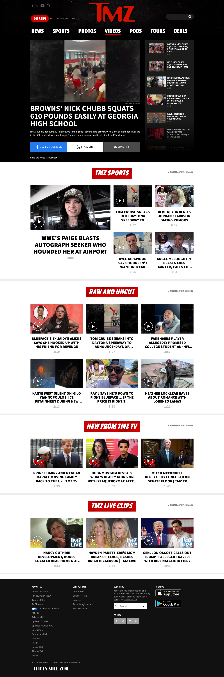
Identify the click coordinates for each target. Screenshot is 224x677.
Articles (35, 613)
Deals (180, 31)
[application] (85, 71)
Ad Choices (37, 604)
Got (40, 19)
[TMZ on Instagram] (48, 5)
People (35, 643)
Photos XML (38, 651)
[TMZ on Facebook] (32, 6)
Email (123, 146)
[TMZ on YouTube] (130, 621)
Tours (158, 31)
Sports (61, 31)
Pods (136, 31)
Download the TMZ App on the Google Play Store (168, 604)
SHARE (87, 146)
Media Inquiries (80, 608)
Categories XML (39, 634)
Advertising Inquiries (83, 604)
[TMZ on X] (37, 6)
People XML (37, 647)
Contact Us (78, 591)
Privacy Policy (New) (42, 596)
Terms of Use (38, 600)
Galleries (36, 638)
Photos (87, 31)
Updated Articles (40, 621)
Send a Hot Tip (80, 596)
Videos (113, 31)
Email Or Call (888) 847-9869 (65, 19)
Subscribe (144, 606)
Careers (77, 600)
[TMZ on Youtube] (42, 5)
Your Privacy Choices (48, 608)
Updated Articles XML (42, 625)
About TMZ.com (40, 591)
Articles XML (38, 617)
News (37, 31)
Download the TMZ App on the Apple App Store (168, 593)
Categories (37, 630)
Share (50, 146)
